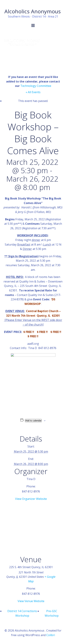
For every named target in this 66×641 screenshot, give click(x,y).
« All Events (33, 92)
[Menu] (33, 26)
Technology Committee (35, 86)
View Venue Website (31, 601)
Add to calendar (33, 420)
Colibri (50, 635)
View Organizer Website (31, 499)
